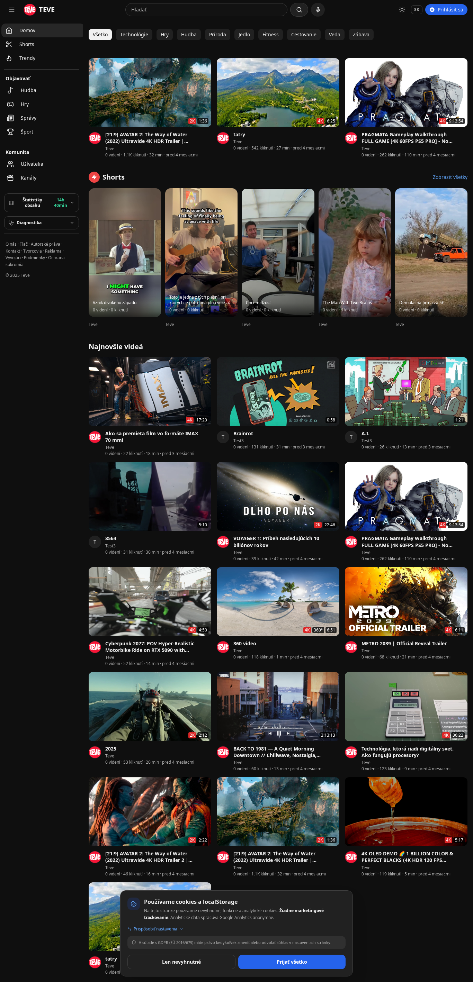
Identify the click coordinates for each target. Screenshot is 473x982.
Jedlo (244, 34)
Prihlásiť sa (450, 9)
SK (416, 9)
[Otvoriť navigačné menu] (12, 9)
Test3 (238, 441)
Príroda (217, 34)
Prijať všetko (292, 961)
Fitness (270, 34)
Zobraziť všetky (450, 177)
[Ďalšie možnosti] (207, 135)
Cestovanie (303, 34)
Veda (334, 34)
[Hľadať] (299, 10)
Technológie (134, 34)
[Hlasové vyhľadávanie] (318, 10)
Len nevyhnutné (181, 961)
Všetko (100, 34)
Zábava (361, 34)
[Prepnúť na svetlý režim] (402, 9)
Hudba (189, 34)
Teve (109, 149)
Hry (165, 34)
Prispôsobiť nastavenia (155, 929)
